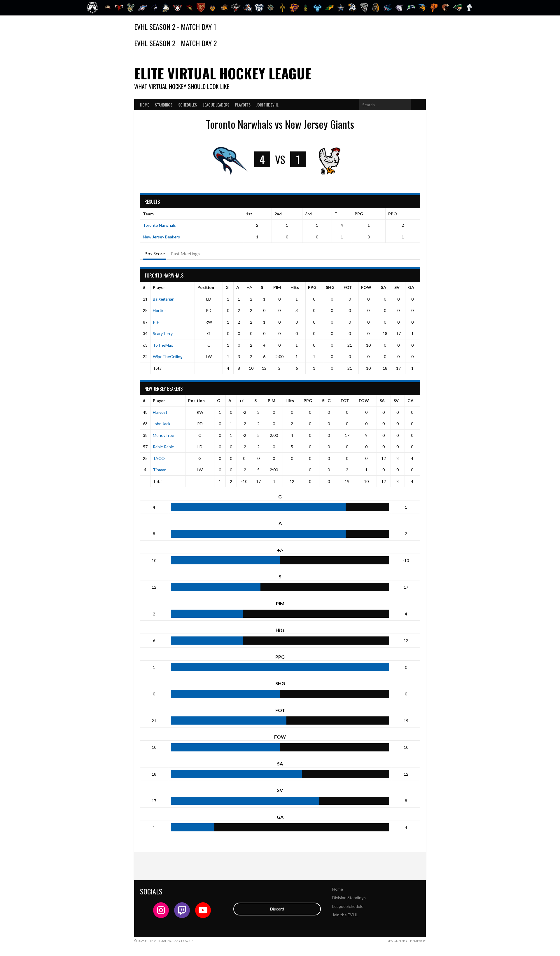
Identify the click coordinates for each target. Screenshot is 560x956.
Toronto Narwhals (159, 225)
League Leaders (216, 105)
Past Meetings (185, 253)
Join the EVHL (267, 105)
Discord (277, 908)
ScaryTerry (163, 333)
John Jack (161, 423)
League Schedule (347, 906)
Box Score (154, 253)
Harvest (160, 412)
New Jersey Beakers (161, 236)
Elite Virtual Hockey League (223, 73)
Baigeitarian (163, 298)
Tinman (160, 469)
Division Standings (349, 897)
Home (144, 105)
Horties (160, 310)
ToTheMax (163, 345)
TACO (159, 458)
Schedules (187, 105)
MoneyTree (163, 435)
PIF (156, 322)
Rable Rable (163, 446)
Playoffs (243, 105)
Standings (163, 105)
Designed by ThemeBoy (406, 941)
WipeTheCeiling (168, 356)
